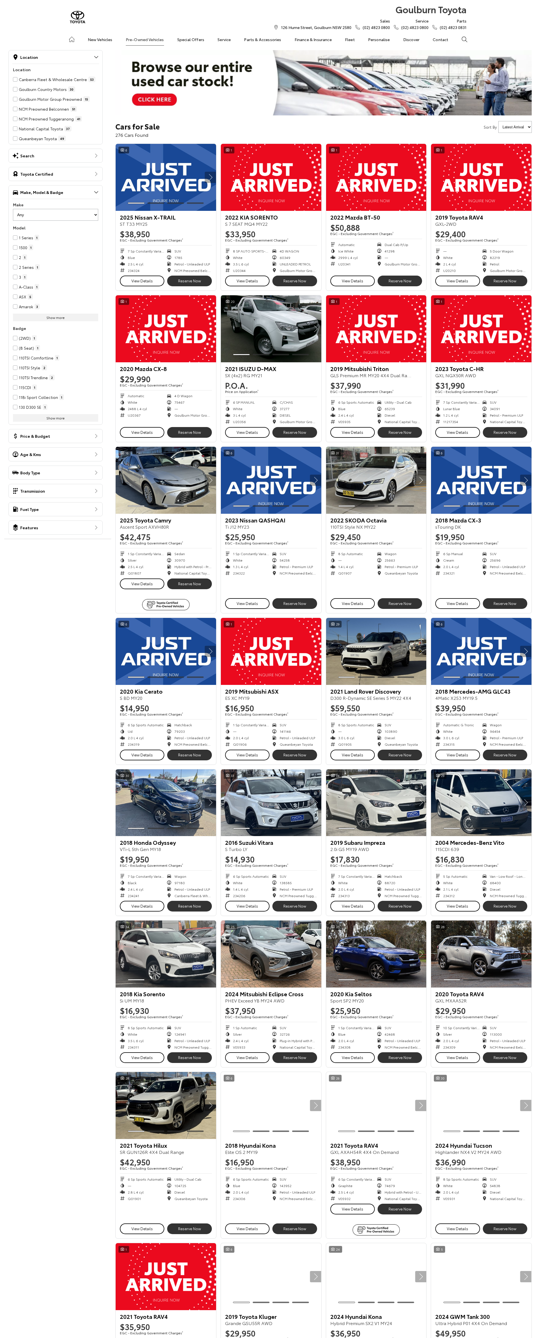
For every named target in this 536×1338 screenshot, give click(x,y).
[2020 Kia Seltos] (376, 954)
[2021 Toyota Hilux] (166, 1105)
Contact (440, 39)
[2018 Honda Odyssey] (166, 802)
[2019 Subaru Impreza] (376, 802)
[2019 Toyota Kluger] (271, 1276)
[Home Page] (77, 17)
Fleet (350, 39)
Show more (55, 317)
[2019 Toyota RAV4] (481, 177)
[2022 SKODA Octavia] (376, 480)
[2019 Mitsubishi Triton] (376, 328)
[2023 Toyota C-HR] (481, 328)
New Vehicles (100, 39)
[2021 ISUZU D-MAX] (271, 328)
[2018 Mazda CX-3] (481, 480)
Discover (411, 39)
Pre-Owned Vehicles (145, 39)
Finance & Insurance (313, 39)
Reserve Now (189, 280)
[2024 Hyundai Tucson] (481, 1105)
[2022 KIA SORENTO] (271, 177)
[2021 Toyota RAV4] (376, 1105)
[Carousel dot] (136, 203)
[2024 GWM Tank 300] (481, 1276)
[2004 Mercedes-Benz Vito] (481, 802)
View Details (142, 280)
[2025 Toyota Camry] (166, 480)
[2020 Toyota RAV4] (481, 954)
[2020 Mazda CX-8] (166, 328)
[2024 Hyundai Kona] (376, 1276)
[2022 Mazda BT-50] (376, 177)
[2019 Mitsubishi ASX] (271, 651)
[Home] (72, 39)
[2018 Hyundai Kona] (271, 1105)
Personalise (379, 39)
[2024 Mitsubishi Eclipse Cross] (271, 954)
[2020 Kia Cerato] (166, 651)
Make (18, 204)
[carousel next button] (210, 177)
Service (224, 39)
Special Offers (190, 39)
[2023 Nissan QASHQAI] (271, 480)
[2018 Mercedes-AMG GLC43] (481, 651)
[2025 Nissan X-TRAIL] (166, 177)
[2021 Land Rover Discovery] (376, 651)
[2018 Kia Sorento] (166, 954)
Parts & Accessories (262, 39)
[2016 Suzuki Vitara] (271, 802)
